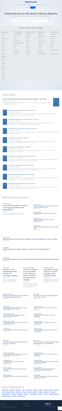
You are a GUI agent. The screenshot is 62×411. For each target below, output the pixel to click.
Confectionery (21, 396)
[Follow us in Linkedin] (50, 404)
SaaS (15, 38)
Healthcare (40, 34)
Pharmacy (40, 45)
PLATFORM (23, 4)
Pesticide (3, 49)
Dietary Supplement (42, 53)
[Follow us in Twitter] (48, 404)
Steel (51, 51)
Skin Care (28, 40)
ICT (14, 47)
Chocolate (4, 53)
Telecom (15, 36)
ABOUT (45, 4)
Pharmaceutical (41, 36)
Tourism (3, 59)
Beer (2, 51)
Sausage (46, 394)
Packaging (52, 38)
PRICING (29, 4)
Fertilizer (3, 40)
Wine (2, 43)
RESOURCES (38, 4)
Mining (51, 43)
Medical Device (41, 51)
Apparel (27, 51)
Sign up (32, 7)
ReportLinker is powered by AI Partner (8, 407)
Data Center (16, 40)
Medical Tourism (41, 40)
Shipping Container (6, 396)
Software (15, 45)
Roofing (26, 394)
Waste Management (54, 53)
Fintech (3, 65)
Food (3, 36)
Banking (3, 72)
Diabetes (40, 49)
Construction (53, 40)
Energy (51, 45)
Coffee (3, 34)
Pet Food (3, 45)
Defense (15, 396)
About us (3, 404)
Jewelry (27, 45)
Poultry (3, 47)
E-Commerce (28, 34)
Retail (27, 38)
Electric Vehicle (53, 36)
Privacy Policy (26, 404)
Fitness (3, 69)
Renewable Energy (54, 49)
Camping (13, 394)
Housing (3, 76)
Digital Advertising (17, 34)
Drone (51, 47)
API (33, 4)
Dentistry (40, 38)
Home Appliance (33, 394)
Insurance (3, 74)
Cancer (39, 47)
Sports (3, 78)
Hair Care (28, 47)
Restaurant (4, 67)
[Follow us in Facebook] (46, 404)
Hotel (3, 61)
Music (15, 49)
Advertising (16, 53)
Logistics (3, 63)
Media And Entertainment (19, 43)
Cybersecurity (16, 51)
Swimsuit (27, 53)
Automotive (52, 34)
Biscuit (40, 394)
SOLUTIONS (17, 4)
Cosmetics (28, 36)
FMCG (27, 43)
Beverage (3, 38)
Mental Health (41, 43)
